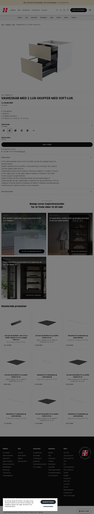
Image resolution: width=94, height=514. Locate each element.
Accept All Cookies (48, 502)
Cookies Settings (48, 506)
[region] (30, 504)
